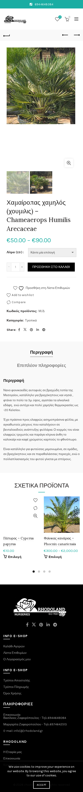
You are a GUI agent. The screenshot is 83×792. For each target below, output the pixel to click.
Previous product (65, 35)
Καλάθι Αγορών (14, 646)
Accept (41, 784)
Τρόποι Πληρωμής (16, 687)
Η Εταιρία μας (12, 752)
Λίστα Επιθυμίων (15, 653)
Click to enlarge (69, 163)
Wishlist (60, 17)
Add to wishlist (23, 295)
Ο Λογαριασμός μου (17, 659)
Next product (76, 35)
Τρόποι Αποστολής (16, 680)
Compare (18, 302)
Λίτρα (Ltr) (14, 252)
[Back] (6, 35)
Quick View (35, 516)
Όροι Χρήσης (12, 693)
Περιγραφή (41, 352)
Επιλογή (14, 557)
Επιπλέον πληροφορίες (41, 365)
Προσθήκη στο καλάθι (51, 267)
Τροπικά (31, 320)
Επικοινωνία (11, 758)
